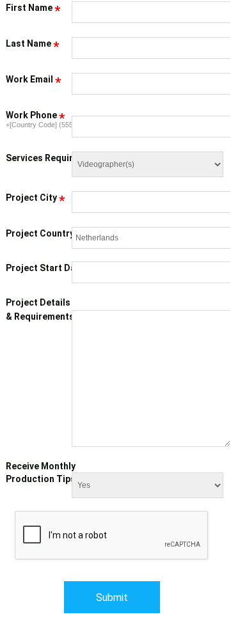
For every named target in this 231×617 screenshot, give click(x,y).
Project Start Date (45, 268)
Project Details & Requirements (44, 310)
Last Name (32, 44)
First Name (33, 8)
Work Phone (35, 115)
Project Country (44, 234)
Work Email (33, 80)
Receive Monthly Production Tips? (43, 472)
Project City (35, 198)
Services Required (49, 158)
